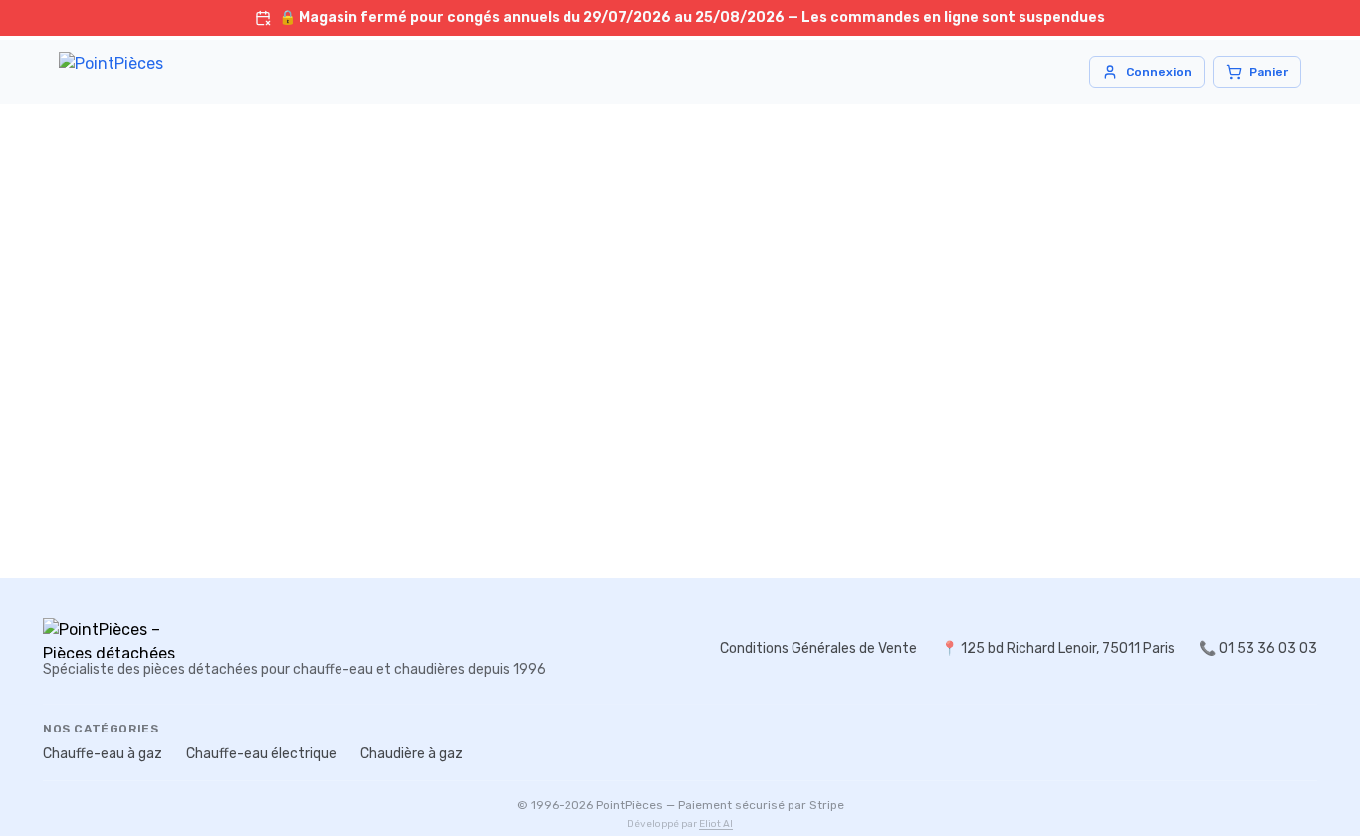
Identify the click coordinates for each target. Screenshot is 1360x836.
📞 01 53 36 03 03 (1258, 648)
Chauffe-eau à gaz (102, 753)
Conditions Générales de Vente (818, 648)
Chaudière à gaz (411, 753)
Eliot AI (716, 824)
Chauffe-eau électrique (261, 753)
